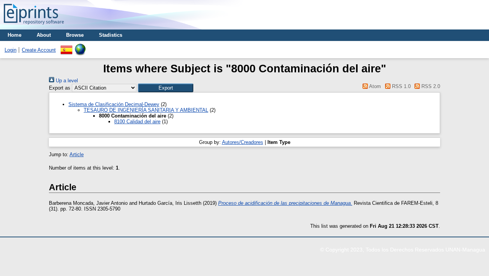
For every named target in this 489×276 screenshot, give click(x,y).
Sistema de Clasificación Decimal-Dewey (113, 104)
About (44, 35)
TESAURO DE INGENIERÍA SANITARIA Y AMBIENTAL (146, 110)
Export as (59, 88)
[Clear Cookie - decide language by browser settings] (80, 46)
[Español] (66, 46)
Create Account (39, 50)
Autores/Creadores (242, 142)
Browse (75, 35)
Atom (374, 86)
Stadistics (110, 35)
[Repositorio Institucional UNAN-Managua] (34, 26)
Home (14, 35)
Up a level (66, 80)
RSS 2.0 (430, 86)
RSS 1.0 (400, 86)
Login (10, 50)
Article (77, 154)
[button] (165, 87)
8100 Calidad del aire (137, 121)
